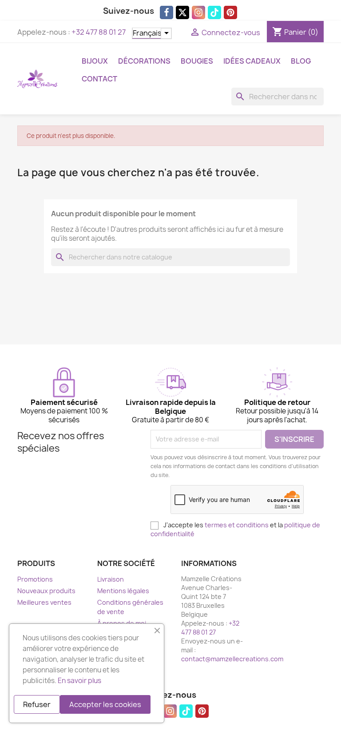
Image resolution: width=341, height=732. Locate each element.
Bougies (197, 61)
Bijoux (95, 61)
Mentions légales (123, 590)
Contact (99, 79)
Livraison (110, 579)
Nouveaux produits (46, 590)
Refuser (37, 704)
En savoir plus (79, 680)
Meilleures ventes (44, 602)
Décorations (144, 61)
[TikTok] (214, 12)
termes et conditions (237, 525)
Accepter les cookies (105, 704)
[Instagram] (198, 12)
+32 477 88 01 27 (98, 32)
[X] (182, 12)
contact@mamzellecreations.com (232, 659)
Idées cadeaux (252, 61)
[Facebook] (166, 12)
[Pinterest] (230, 12)
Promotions (35, 579)
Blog (301, 61)
